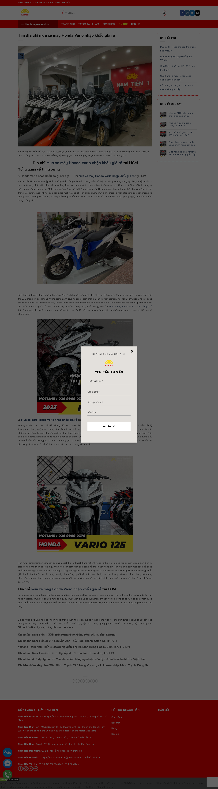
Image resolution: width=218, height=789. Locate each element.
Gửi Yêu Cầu (109, 426)
